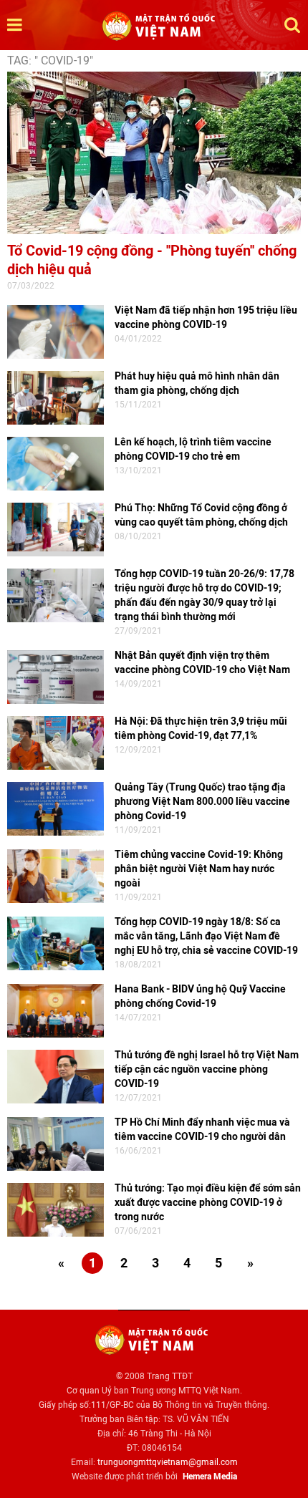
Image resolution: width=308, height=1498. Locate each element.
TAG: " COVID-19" (50, 60)
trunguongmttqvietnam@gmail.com (167, 1462)
